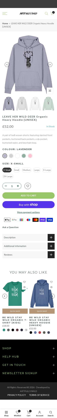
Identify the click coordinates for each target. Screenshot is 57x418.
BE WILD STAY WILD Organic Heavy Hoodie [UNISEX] (39, 321)
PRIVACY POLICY (16, 395)
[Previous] (7, 64)
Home (5, 23)
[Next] (50, 64)
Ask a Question (10, 227)
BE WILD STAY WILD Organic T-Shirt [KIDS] (15, 320)
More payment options (28, 212)
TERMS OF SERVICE (39, 395)
